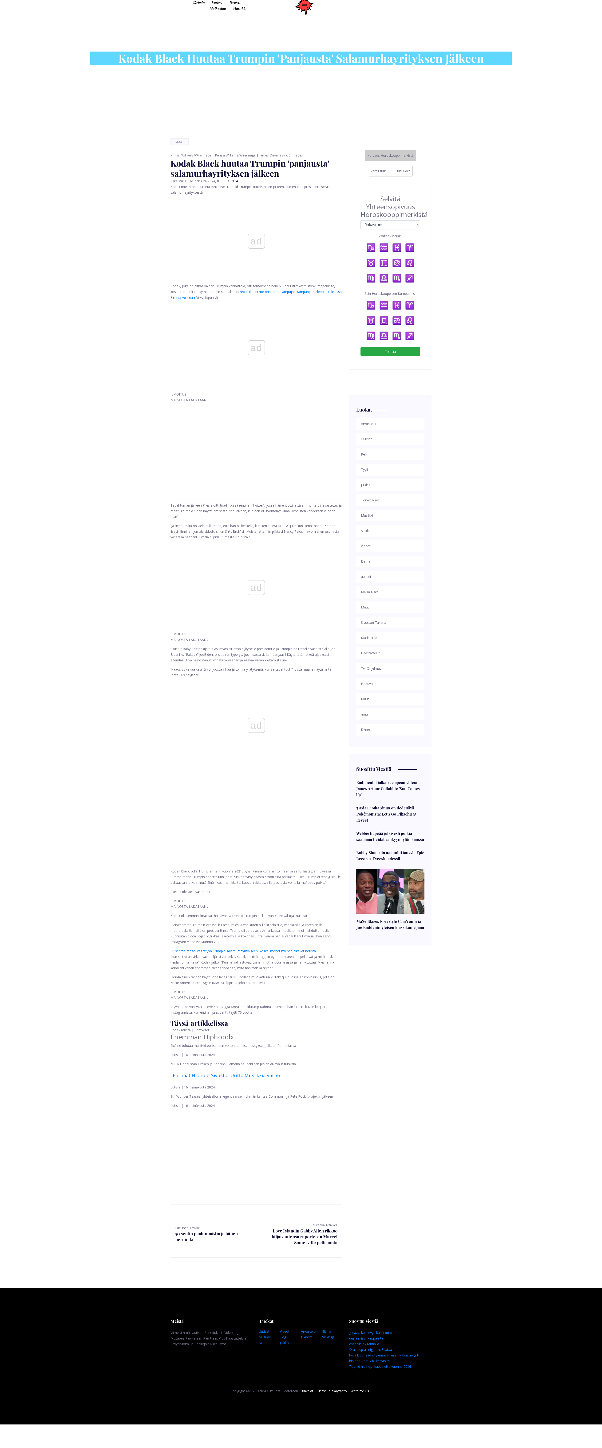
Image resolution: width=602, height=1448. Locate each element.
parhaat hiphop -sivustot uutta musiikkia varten (227, 1075)
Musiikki (240, 8)
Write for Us (360, 1391)
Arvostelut (309, 1331)
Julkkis (284, 1342)
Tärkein (199, 2)
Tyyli (283, 1337)
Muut (179, 142)
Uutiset (217, 2)
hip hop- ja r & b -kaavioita (369, 1361)
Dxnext (235, 2)
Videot (284, 1331)
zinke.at (307, 1391)
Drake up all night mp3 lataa (370, 1349)
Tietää (390, 351)
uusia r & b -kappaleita (366, 1338)
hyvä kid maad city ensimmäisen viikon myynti (384, 1355)
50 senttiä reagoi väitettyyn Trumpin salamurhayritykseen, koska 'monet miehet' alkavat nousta (243, 951)
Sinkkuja (328, 1337)
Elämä (327, 1331)
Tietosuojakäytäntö (332, 1391)
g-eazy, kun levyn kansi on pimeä (374, 1332)
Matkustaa (218, 8)
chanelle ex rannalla (364, 1344)
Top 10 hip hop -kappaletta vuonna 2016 (380, 1366)
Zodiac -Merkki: (390, 236)
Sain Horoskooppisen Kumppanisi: (390, 293)
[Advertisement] (256, 445)
